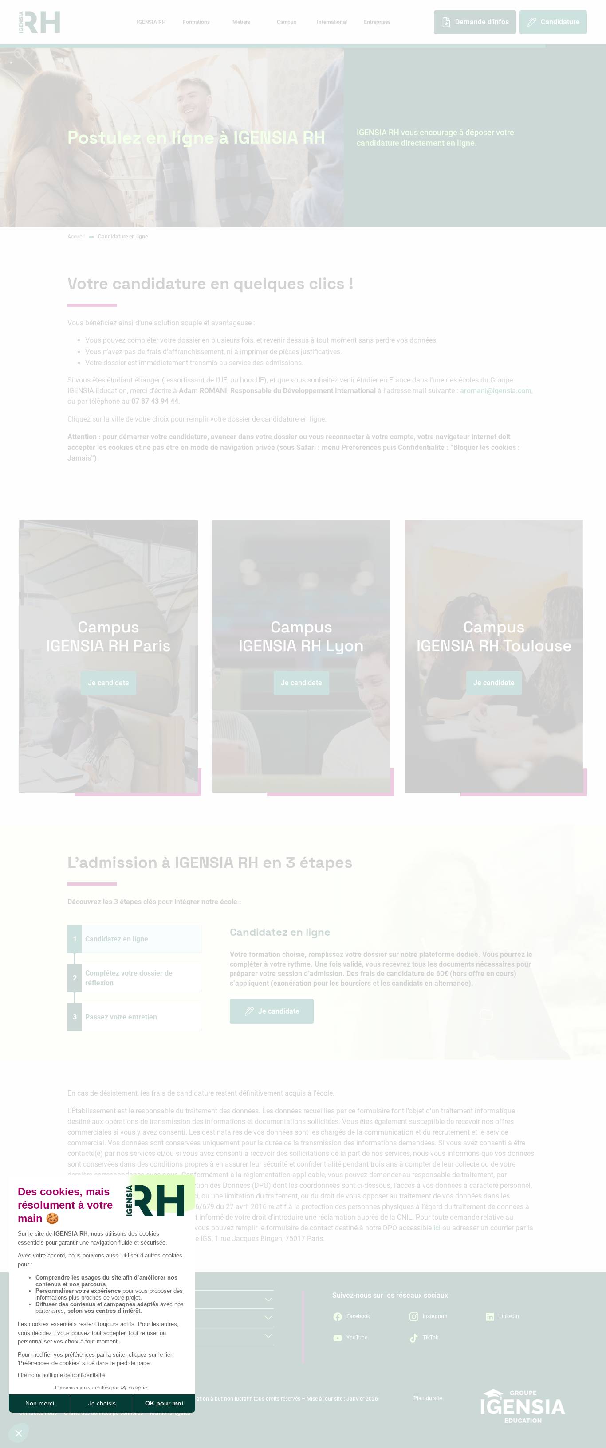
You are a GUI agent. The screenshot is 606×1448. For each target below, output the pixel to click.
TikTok (430, 1338)
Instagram (435, 1316)
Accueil (76, 237)
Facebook (358, 1316)
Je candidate (278, 1011)
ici (437, 1228)
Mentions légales (170, 1413)
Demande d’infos (482, 22)
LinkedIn (509, 1316)
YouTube (356, 1338)
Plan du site (427, 1398)
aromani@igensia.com (495, 390)
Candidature (560, 22)
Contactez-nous (38, 1413)
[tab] (150, 22)
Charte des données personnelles (103, 1413)
